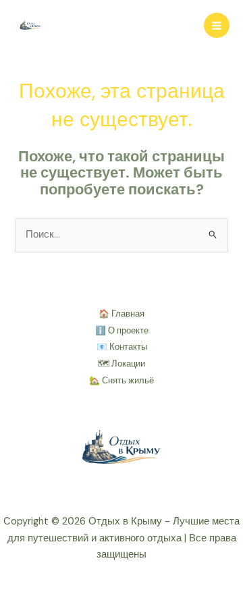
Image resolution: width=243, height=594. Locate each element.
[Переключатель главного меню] (217, 25)
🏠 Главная (121, 313)
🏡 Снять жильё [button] (121, 380)
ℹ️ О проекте (121, 330)
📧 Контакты (122, 346)
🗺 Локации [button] (121, 363)
